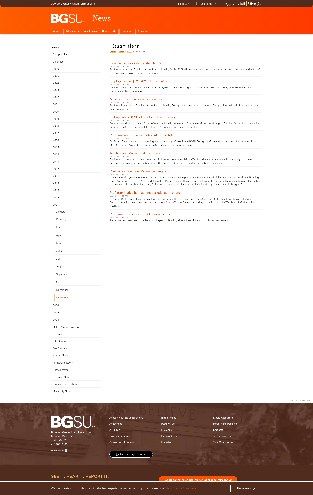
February (61, 219)
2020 (56, 111)
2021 (56, 104)
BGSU (113, 51)
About (56, 31)
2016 (56, 140)
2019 (56, 118)
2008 (56, 197)
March (59, 227)
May (58, 243)
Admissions (72, 31)
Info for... (182, 3)
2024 (56, 83)
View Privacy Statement (180, 488)
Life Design (59, 341)
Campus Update (62, 54)
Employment (168, 417)
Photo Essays (60, 369)
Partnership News (63, 362)
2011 (56, 176)
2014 (56, 154)
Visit (241, 3)
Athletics (143, 31)
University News (62, 391)
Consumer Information (122, 442)
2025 (56, 76)
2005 (56, 312)
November (62, 289)
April (59, 235)
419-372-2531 (59, 444)
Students (218, 429)
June (59, 250)
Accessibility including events (126, 417)
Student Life (109, 31)
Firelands (166, 429)
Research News (61, 377)
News (121, 51)
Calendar (58, 61)
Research (127, 31)
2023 (56, 90)
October (60, 282)
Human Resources (171, 436)
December (62, 297)
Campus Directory (119, 436)
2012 (56, 168)
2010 (56, 183)
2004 (56, 319)
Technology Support (224, 436)
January (60, 211)
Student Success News (66, 384)
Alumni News (60, 355)
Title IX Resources (223, 442)
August (60, 266)
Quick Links (207, 3)
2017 (56, 133)
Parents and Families (225, 423)
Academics (90, 31)
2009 (56, 190)
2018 (56, 126)
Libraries (166, 442)
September (62, 274)
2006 (56, 305)
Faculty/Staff (168, 423)
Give (252, 3)
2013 (56, 161)
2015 (56, 147)
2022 (56, 97)
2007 (129, 51)
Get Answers (60, 348)
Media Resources (223, 417)
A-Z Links (114, 429)
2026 (56, 68)
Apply (229, 3)
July (58, 258)
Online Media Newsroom (67, 326)
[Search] (259, 3)
